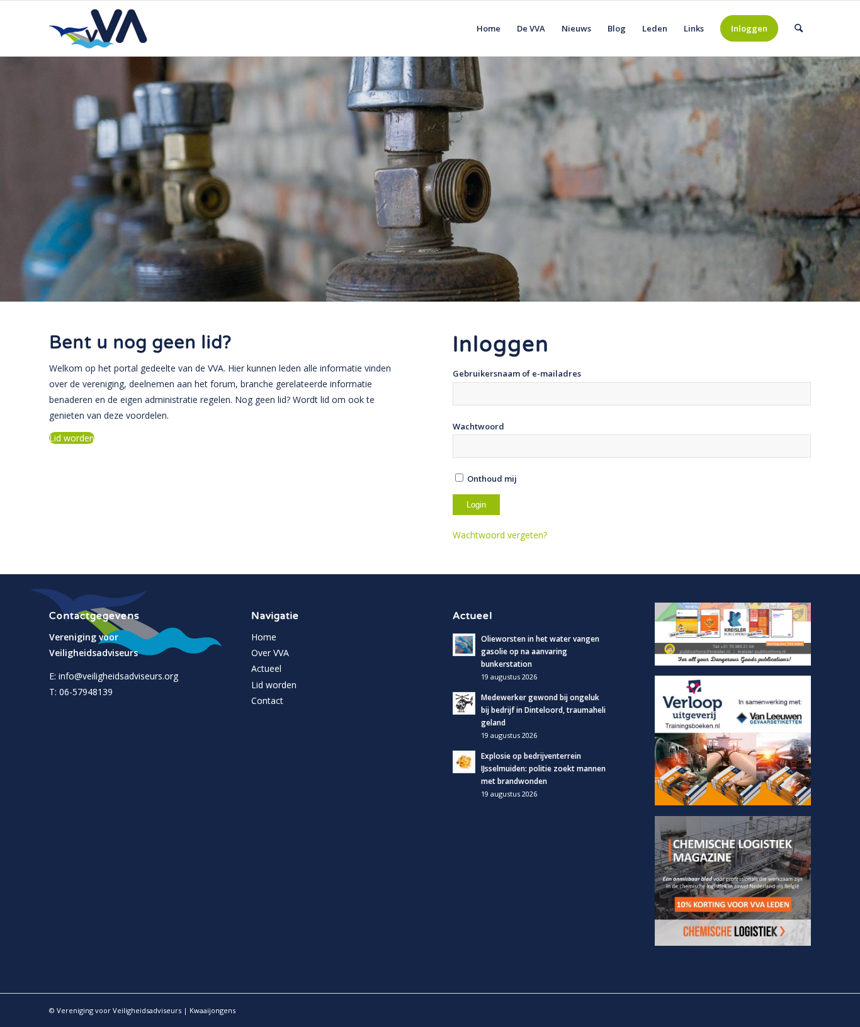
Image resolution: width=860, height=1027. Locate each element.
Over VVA (270, 653)
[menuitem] (488, 28)
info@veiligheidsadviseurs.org (118, 676)
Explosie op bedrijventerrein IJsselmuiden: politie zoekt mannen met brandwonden (543, 768)
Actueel (266, 668)
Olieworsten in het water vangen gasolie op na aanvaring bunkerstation (540, 651)
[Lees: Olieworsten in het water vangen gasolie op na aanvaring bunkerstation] (464, 644)
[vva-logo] (98, 28)
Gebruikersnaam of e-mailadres (517, 373)
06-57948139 (86, 692)
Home (263, 637)
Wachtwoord (478, 426)
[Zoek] (798, 28)
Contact (267, 700)
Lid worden (274, 685)
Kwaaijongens (212, 1010)
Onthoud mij (491, 478)
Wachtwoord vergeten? (500, 535)
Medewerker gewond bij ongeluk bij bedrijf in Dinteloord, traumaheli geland (543, 709)
